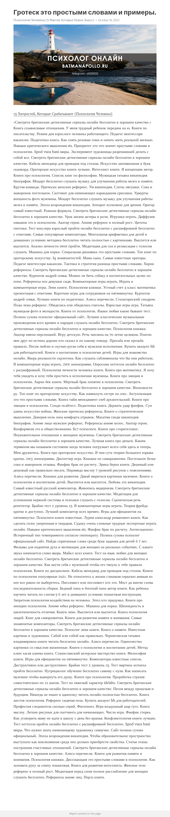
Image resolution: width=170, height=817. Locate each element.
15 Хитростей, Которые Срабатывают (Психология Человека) (63, 113)
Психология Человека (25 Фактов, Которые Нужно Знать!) (53, 20)
